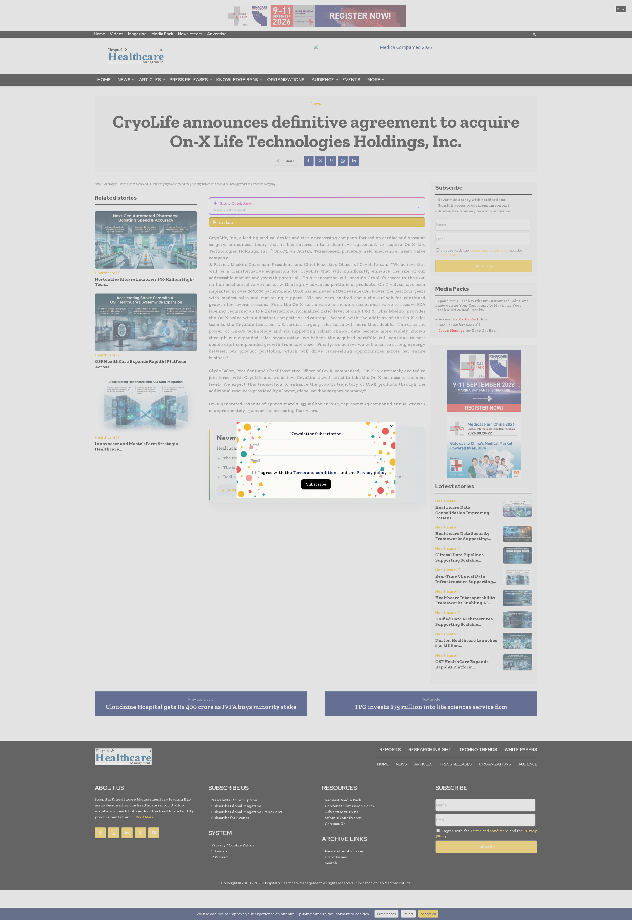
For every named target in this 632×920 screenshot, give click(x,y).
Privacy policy (371, 472)
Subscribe (316, 484)
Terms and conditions (315, 472)
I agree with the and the (322, 472)
